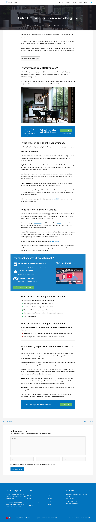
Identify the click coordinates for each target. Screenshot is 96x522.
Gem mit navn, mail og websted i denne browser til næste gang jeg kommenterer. (34, 464)
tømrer (59, 223)
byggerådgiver (56, 199)
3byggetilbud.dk (55, 241)
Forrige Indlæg (7, 421)
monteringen (37, 223)
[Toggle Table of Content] (37, 58)
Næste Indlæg (88, 421)
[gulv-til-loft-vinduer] (29, 130)
